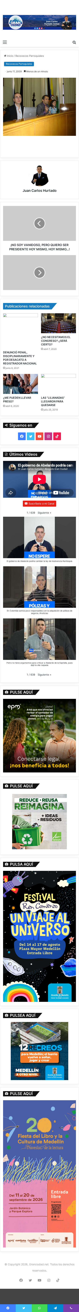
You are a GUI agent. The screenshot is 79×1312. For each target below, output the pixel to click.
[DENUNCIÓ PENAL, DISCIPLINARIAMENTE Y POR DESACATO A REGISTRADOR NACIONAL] (20, 331)
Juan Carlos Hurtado (40, 191)
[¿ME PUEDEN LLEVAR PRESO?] (20, 384)
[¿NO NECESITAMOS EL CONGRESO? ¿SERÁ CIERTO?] (58, 323)
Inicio (9, 55)
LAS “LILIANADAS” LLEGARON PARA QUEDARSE (53, 401)
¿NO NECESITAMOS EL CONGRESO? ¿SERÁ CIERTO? (56, 340)
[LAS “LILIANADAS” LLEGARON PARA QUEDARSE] (58, 384)
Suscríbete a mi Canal (41, 503)
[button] (44, 513)
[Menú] (5, 42)
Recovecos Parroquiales (29, 55)
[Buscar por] (74, 42)
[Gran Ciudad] (39, 22)
